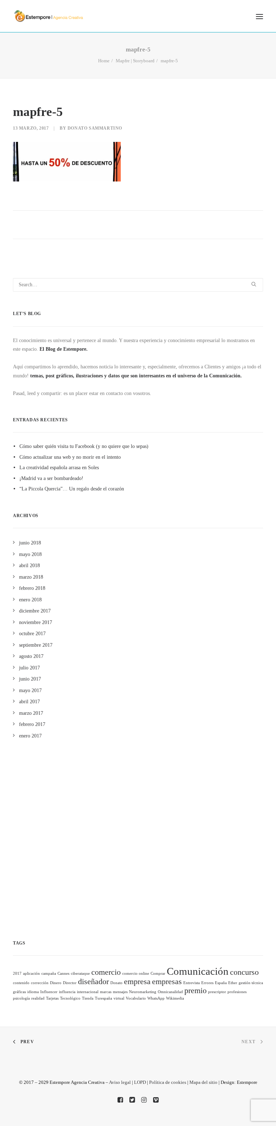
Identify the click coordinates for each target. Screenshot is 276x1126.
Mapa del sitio (203, 1082)
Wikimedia (175, 998)
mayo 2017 (30, 690)
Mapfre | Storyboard (135, 60)
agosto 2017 (31, 656)
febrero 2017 (32, 724)
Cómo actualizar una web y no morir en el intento (70, 457)
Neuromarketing (142, 992)
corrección (40, 983)
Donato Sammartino (95, 128)
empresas (167, 981)
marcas (105, 992)
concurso (244, 972)
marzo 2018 (31, 577)
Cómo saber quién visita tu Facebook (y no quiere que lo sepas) (83, 446)
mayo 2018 (30, 554)
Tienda (87, 998)
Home (104, 60)
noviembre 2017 (35, 622)
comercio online (135, 973)
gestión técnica (251, 983)
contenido (21, 983)
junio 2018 (30, 543)
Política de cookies (167, 1082)
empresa (137, 981)
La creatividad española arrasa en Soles (59, 467)
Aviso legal (120, 1082)
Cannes (63, 973)
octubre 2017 (32, 633)
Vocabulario (136, 998)
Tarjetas (52, 998)
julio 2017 (29, 667)
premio (195, 990)
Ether (232, 983)
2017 (17, 973)
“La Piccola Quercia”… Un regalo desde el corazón (71, 489)
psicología (21, 998)
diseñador (93, 981)
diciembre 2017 (35, 611)
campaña (48, 973)
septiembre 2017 (35, 645)
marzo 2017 (31, 713)
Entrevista (191, 983)
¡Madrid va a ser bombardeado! (51, 478)
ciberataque (80, 973)
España (221, 983)
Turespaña (103, 998)
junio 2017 (30, 679)
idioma (33, 992)
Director (70, 983)
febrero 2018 (32, 588)
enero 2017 (30, 736)
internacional (87, 992)
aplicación (31, 973)
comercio (106, 972)
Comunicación (198, 971)
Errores (207, 983)
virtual (119, 998)
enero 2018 (30, 599)
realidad (38, 998)
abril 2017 (29, 701)
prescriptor (217, 992)
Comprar (158, 973)
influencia (67, 992)
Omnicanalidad (170, 992)
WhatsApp (156, 998)
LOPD (140, 1082)
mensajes (120, 992)
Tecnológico (70, 998)
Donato (116, 983)
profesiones (237, 992)
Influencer (49, 992)
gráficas (19, 992)
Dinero (55, 983)
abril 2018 (29, 565)
